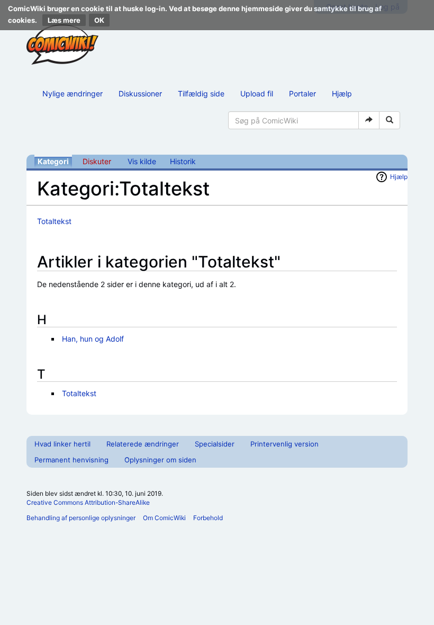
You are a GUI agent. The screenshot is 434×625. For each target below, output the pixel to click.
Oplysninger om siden (160, 460)
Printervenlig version (284, 444)
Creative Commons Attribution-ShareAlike (88, 502)
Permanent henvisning (71, 460)
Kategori (53, 161)
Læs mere (64, 20)
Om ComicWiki (164, 518)
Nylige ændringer (72, 93)
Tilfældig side (201, 93)
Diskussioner (140, 93)
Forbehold (208, 518)
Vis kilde (142, 161)
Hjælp (342, 93)
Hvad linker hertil (62, 444)
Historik (183, 161)
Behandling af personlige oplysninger (80, 518)
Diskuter (97, 161)
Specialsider (214, 444)
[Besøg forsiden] (62, 44)
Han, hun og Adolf (93, 338)
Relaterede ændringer (142, 444)
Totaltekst (54, 221)
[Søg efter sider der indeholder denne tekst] (389, 120)
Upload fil (256, 93)
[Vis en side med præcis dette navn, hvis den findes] (368, 120)
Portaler (302, 93)
